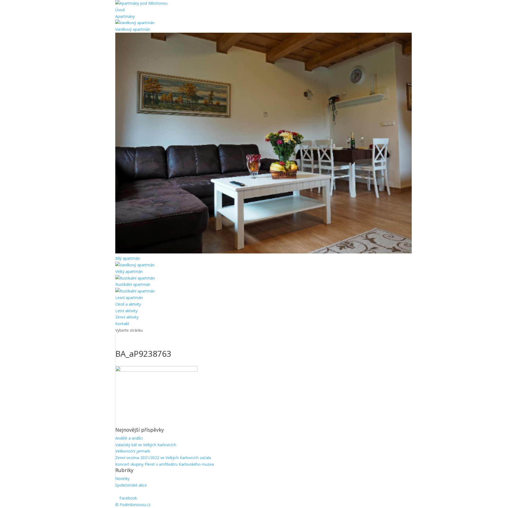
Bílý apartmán (127, 258)
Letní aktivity (126, 310)
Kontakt (122, 323)
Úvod (120, 9)
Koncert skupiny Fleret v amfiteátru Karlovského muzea (164, 464)
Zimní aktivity (127, 317)
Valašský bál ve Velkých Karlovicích (145, 444)
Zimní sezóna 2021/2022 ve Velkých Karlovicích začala (163, 457)
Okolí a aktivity (128, 304)
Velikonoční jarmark (132, 451)
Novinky (122, 478)
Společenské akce (131, 485)
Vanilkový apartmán (132, 29)
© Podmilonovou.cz (132, 504)
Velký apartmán (129, 271)
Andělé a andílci (129, 438)
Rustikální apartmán (132, 284)
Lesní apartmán (129, 297)
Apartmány (125, 16)
